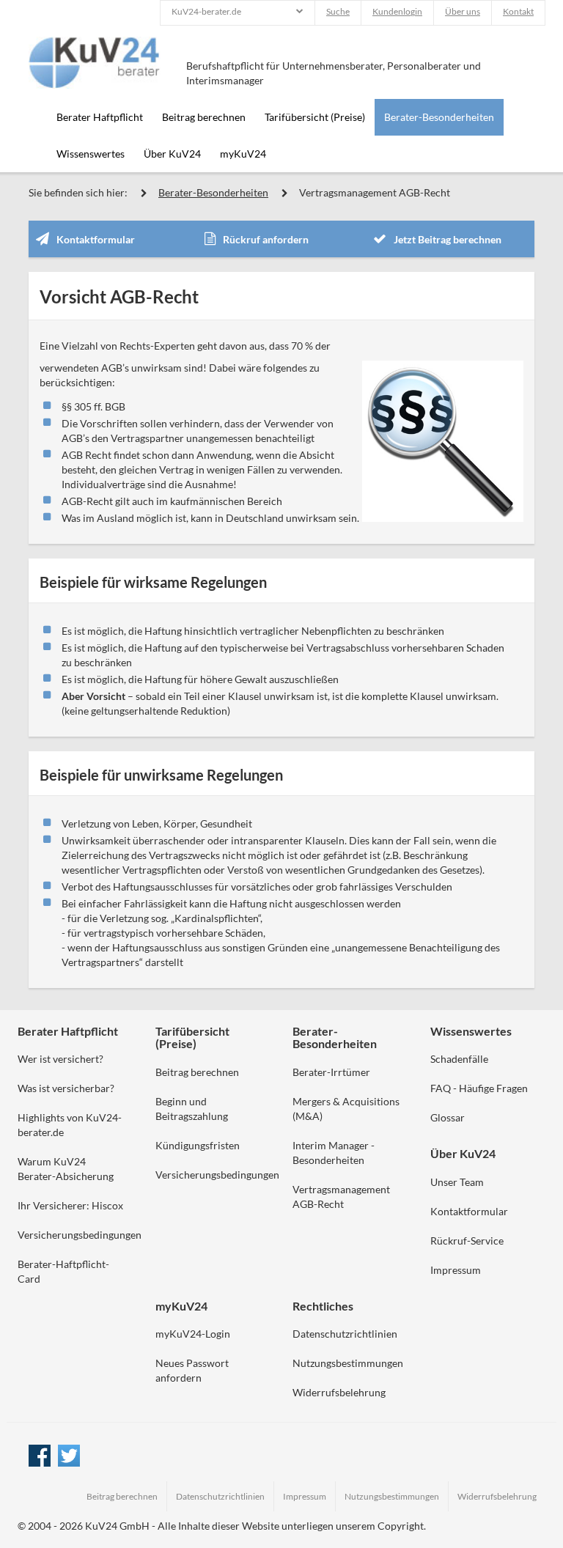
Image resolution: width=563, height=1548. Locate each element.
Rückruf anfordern (266, 239)
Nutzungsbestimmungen (347, 1363)
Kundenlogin (397, 11)
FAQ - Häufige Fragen (479, 1088)
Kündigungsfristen (197, 1145)
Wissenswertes (90, 153)
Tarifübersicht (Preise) (315, 117)
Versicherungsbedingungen (79, 1234)
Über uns (462, 11)
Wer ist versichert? (60, 1059)
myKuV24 (243, 153)
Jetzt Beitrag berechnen (447, 239)
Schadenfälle (459, 1059)
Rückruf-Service (467, 1240)
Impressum (455, 1270)
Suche (338, 11)
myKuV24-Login (192, 1333)
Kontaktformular (95, 239)
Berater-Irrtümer (331, 1072)
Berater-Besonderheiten (439, 117)
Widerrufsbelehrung (339, 1392)
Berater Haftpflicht (99, 117)
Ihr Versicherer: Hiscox (70, 1205)
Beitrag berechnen (204, 117)
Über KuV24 (172, 153)
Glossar (447, 1117)
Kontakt (518, 11)
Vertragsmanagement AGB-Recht (374, 192)
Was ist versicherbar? (66, 1088)
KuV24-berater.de (206, 11)
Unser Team (457, 1182)
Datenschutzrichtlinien (344, 1333)
